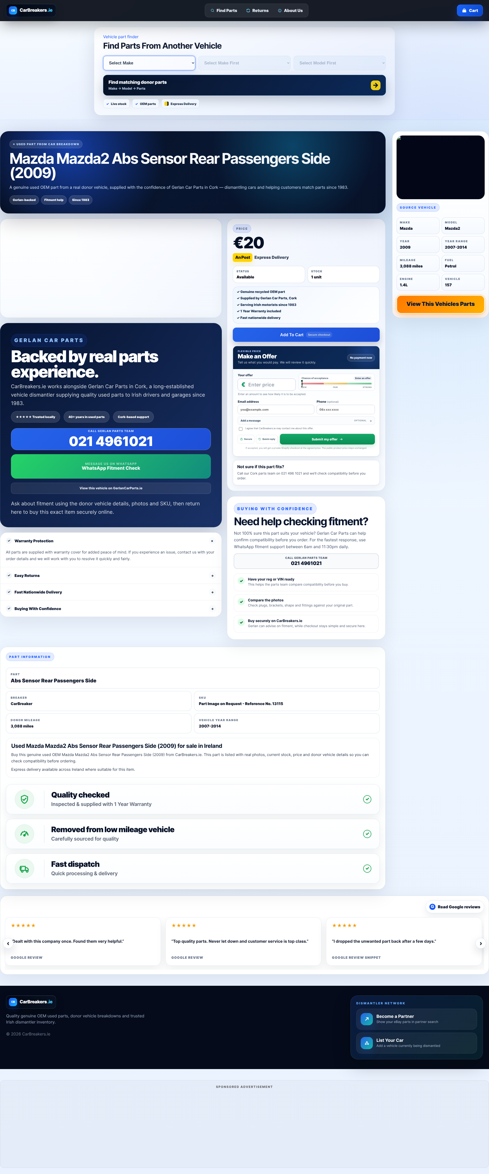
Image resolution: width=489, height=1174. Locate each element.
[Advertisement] (244, 1127)
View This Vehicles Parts (440, 304)
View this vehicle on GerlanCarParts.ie (110, 488)
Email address (248, 401)
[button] (244, 85)
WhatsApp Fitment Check (111, 468)
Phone (327, 401)
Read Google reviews (455, 906)
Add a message (303, 420)
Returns (260, 10)
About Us (293, 10)
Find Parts (227, 10)
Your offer (245, 375)
